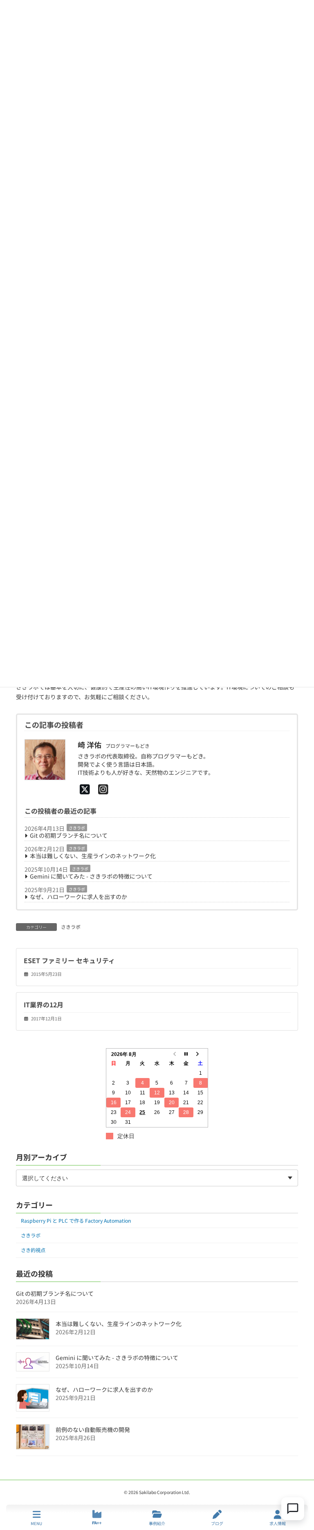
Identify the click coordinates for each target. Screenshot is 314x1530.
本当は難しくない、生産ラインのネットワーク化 (93, 856)
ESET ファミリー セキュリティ (69, 960)
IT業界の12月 (43, 1004)
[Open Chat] (292, 1508)
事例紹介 (157, 1523)
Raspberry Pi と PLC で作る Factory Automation (76, 1220)
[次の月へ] (200, 1054)
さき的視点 (33, 1250)
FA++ (97, 1523)
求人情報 (277, 1523)
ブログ (217, 1523)
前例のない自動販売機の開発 (93, 1429)
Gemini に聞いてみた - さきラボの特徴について (91, 876)
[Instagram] (103, 789)
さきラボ (77, 828)
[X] (85, 789)
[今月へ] (186, 1054)
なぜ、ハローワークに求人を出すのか (78, 896)
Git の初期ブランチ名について (69, 835)
